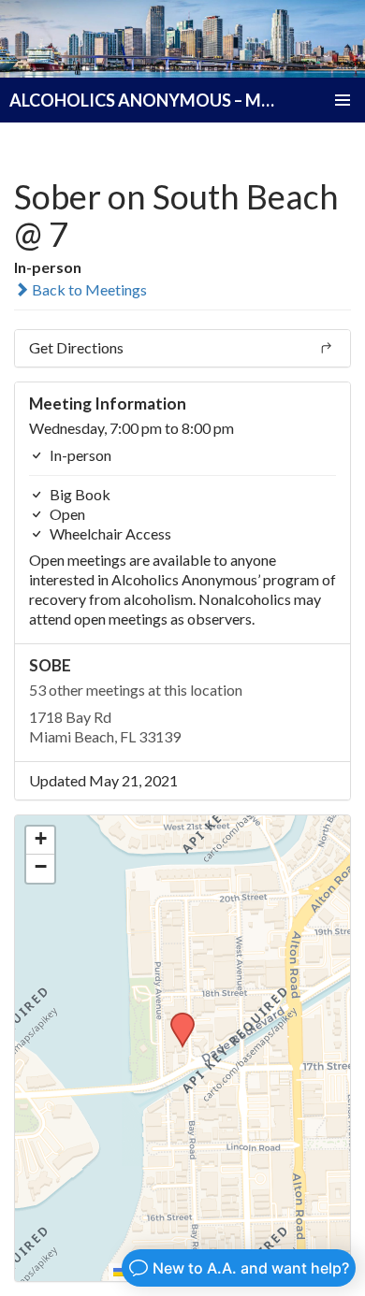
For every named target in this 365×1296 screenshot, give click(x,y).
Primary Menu (342, 100)
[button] (176, 1018)
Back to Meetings (88, 289)
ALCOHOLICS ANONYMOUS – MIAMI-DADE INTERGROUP (142, 100)
